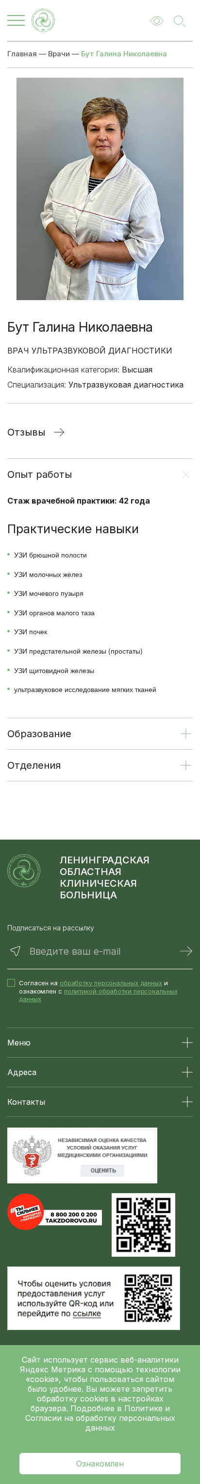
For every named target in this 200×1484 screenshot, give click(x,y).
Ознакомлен (100, 1463)
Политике (143, 1408)
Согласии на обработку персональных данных (100, 1423)
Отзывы (26, 432)
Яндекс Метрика (54, 1369)
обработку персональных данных (111, 983)
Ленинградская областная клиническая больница (105, 877)
